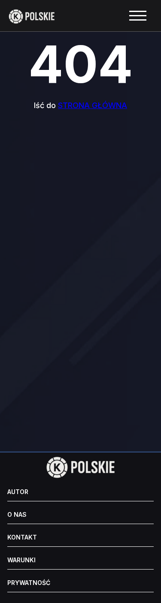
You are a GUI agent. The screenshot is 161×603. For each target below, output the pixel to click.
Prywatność (28, 582)
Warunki (21, 560)
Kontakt (22, 537)
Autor (17, 491)
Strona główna (92, 105)
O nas (17, 514)
